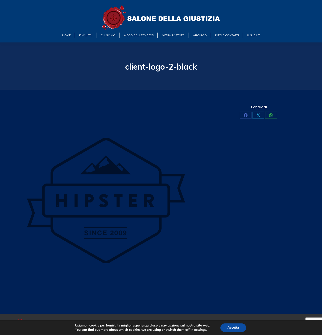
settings (200, 330)
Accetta (233, 327)
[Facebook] (246, 115)
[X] (258, 115)
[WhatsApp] (271, 115)
